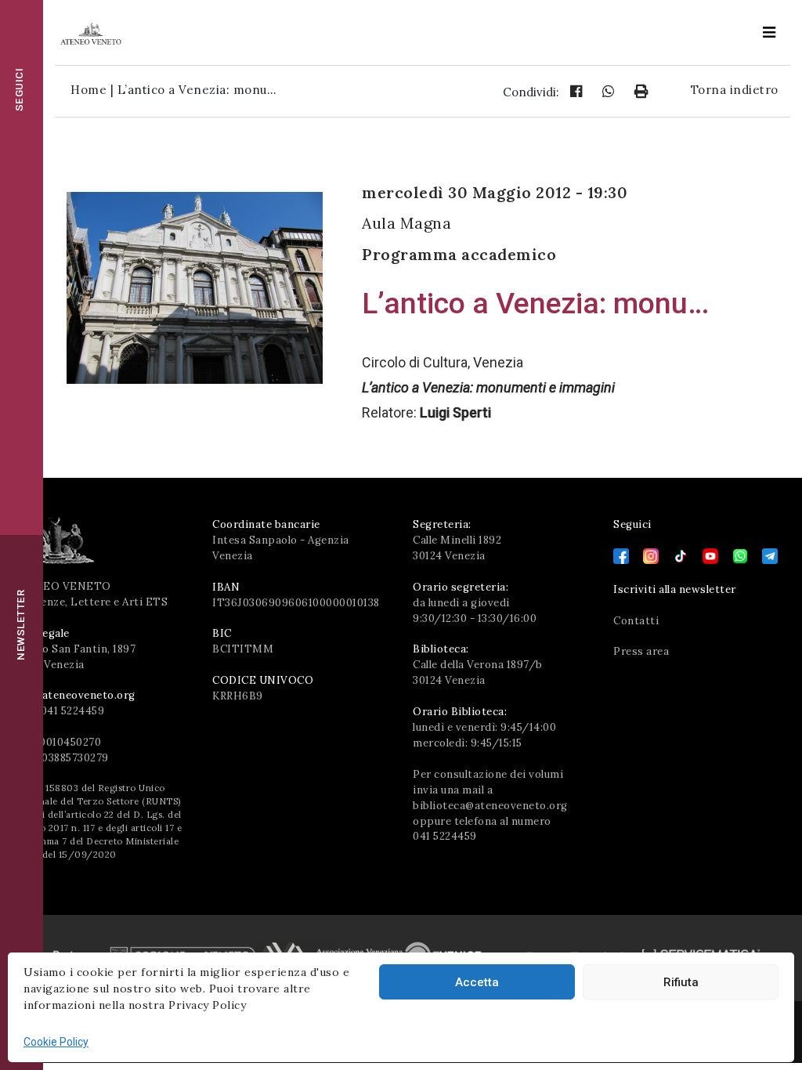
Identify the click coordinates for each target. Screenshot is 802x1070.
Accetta (477, 982)
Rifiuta (681, 982)
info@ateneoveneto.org (73, 695)
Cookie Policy (56, 1042)
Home (88, 89)
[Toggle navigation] (769, 32)
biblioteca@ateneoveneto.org (490, 805)
